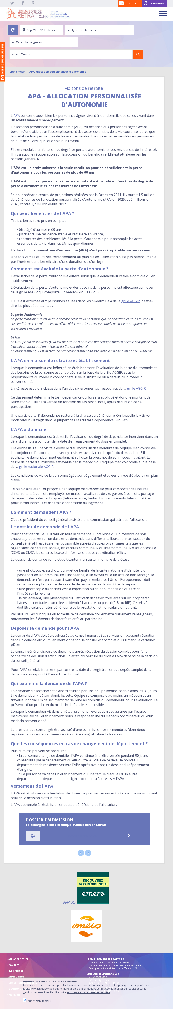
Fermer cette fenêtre (38, 1001)
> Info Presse (14, 971)
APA (17, 115)
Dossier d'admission (82, 836)
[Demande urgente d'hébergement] (2, 62)
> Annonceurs (15, 976)
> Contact (12, 965)
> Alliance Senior (17, 959)
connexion (157, 3)
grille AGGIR (130, 301)
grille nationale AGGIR (36, 466)
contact (130, 3)
